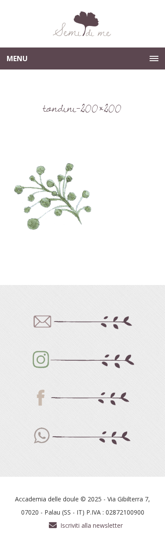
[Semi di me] (82, 24)
